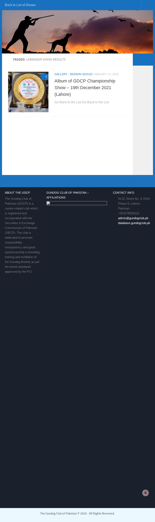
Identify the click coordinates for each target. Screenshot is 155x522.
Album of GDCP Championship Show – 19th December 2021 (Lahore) (84, 87)
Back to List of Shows (20, 5)
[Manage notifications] (145, 493)
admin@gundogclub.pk (133, 218)
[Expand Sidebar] (148, 59)
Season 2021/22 (81, 74)
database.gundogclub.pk (134, 223)
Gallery (60, 74)
